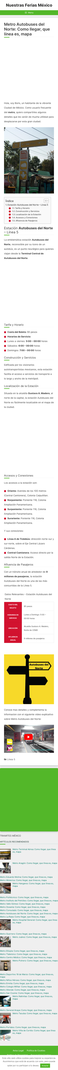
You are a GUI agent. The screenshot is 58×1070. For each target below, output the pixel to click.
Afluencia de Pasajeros (26, 220)
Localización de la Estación (28, 214)
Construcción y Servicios (27, 211)
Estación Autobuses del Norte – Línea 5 (28, 204)
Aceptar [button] (45, 1065)
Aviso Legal (18, 1050)
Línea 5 (11, 759)
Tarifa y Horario (22, 208)
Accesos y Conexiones (26, 217)
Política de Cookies (36, 1050)
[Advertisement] (29, 71)
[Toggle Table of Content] (45, 200)
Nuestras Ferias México (29, 5)
